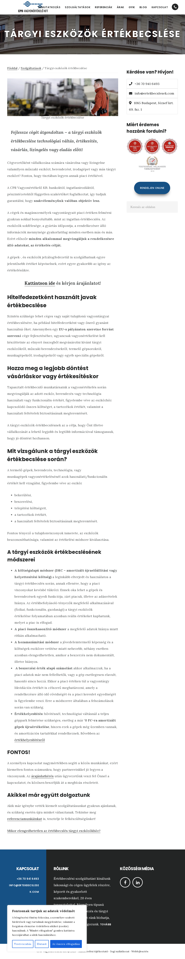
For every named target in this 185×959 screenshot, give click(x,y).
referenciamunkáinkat (24, 819)
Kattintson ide (40, 283)
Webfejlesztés (139, 951)
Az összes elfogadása (66, 944)
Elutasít (42, 944)
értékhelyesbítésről (29, 740)
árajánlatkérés (42, 776)
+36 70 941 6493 (147, 84)
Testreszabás (22, 944)
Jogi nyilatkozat (119, 951)
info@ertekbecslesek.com (154, 93)
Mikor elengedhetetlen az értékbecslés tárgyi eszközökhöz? (53, 831)
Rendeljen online (152, 188)
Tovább (105, 924)
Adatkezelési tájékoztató (93, 951)
